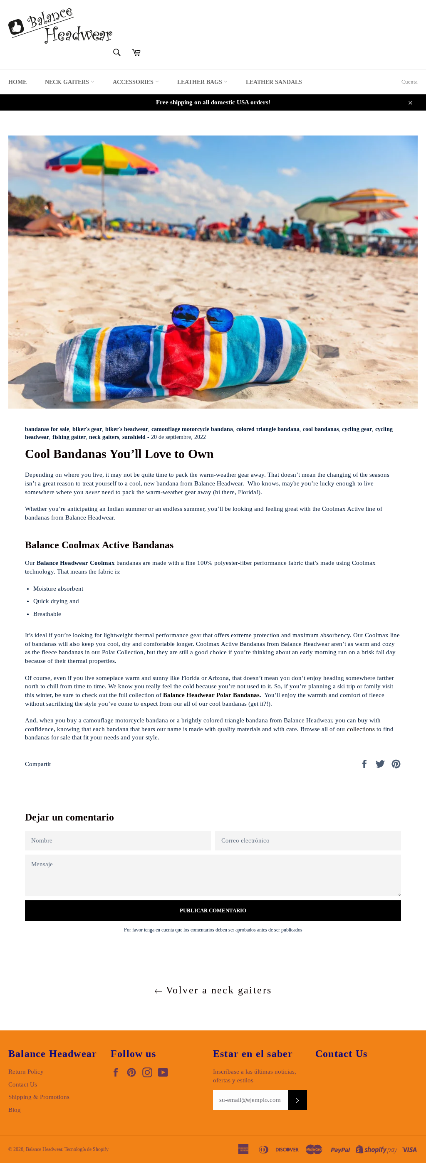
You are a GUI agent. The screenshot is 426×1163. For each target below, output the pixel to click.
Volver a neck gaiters (217, 990)
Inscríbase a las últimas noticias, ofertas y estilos (254, 1076)
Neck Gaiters (68, 82)
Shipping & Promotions (38, 1097)
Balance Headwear (44, 1149)
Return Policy (26, 1071)
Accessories (134, 82)
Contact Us (22, 1084)
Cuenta (409, 82)
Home (17, 82)
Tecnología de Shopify (86, 1149)
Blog (14, 1109)
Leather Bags (200, 82)
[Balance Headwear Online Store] (60, 26)
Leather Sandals (274, 82)
